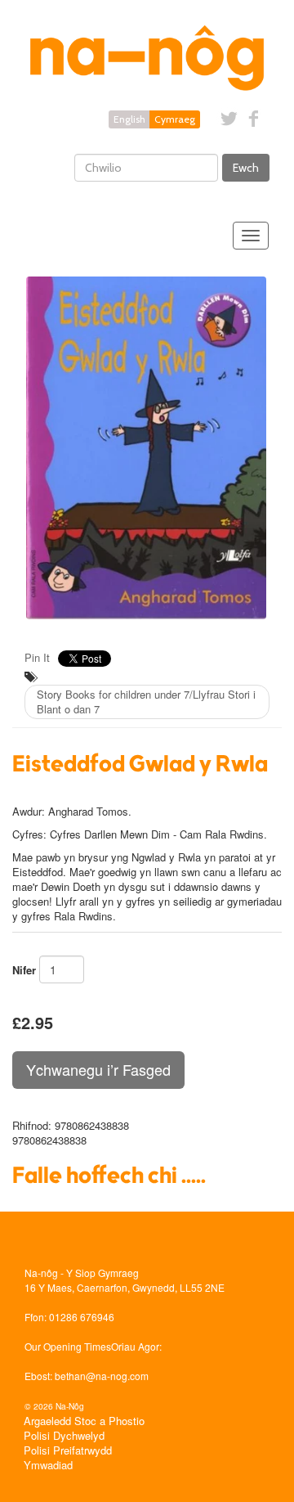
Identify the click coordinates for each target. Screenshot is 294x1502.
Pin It (37, 657)
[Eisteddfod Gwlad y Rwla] (147, 448)
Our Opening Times (67, 1346)
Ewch (246, 167)
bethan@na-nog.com (102, 1376)
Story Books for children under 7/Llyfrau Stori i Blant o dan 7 (146, 701)
